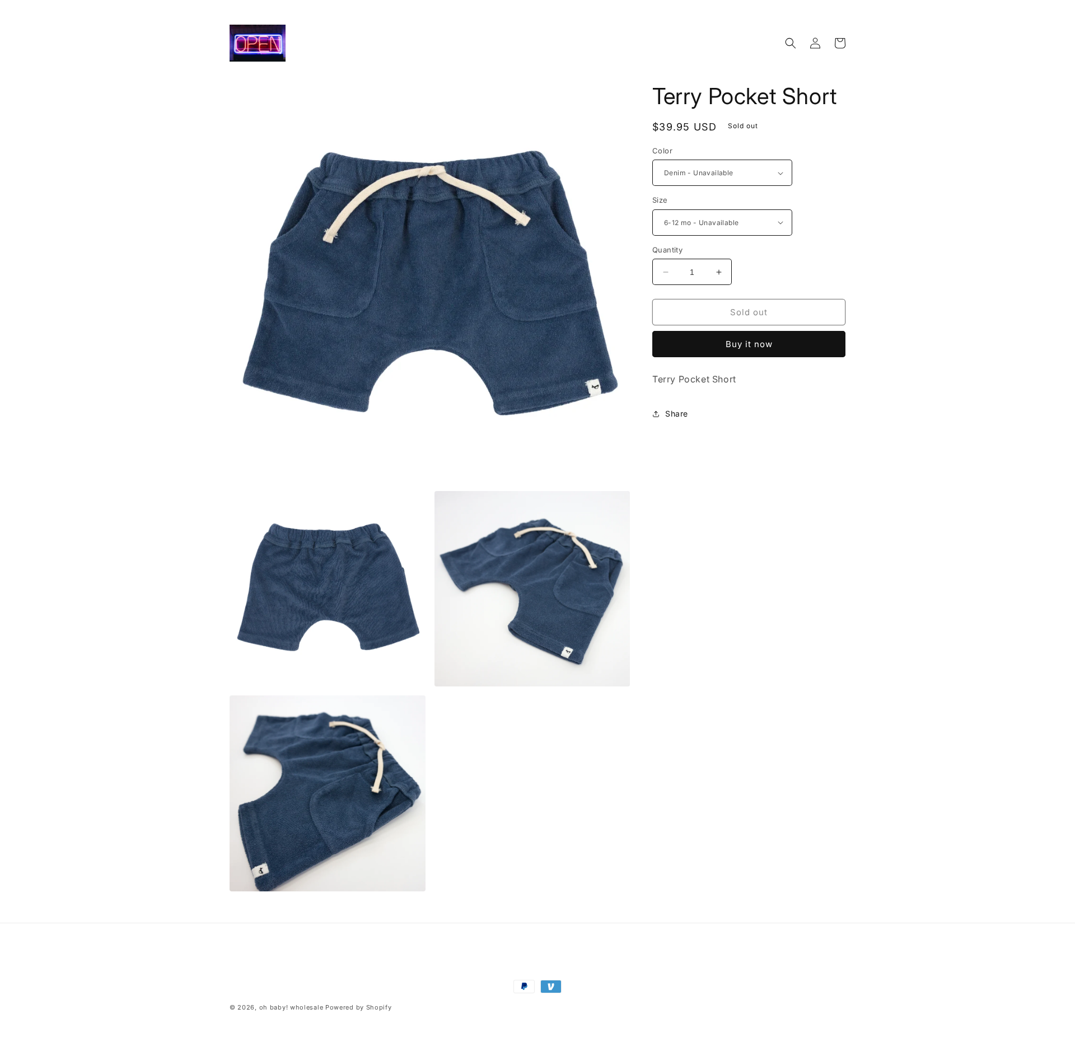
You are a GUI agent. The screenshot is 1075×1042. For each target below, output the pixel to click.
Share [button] (676, 413)
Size (660, 199)
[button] (790, 43)
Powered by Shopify (358, 1007)
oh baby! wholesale (291, 1007)
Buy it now (749, 344)
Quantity (667, 249)
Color (662, 150)
